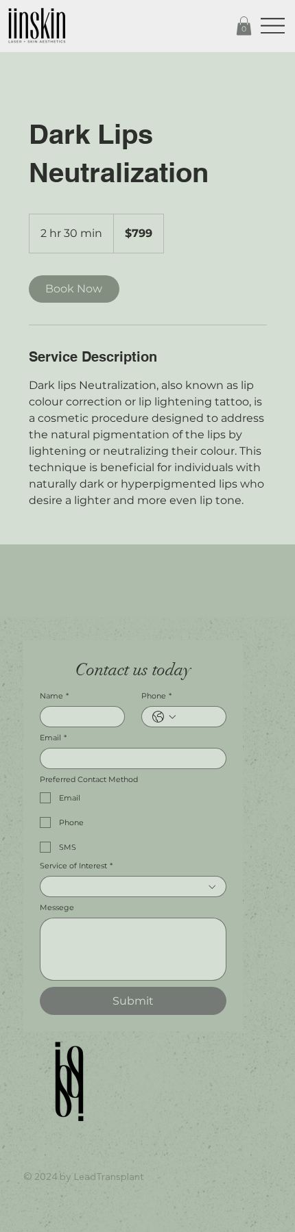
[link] (74, 289)
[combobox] (133, 886)
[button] (244, 25)
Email (53, 737)
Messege (57, 907)
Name (54, 696)
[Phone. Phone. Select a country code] (164, 717)
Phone (156, 696)
